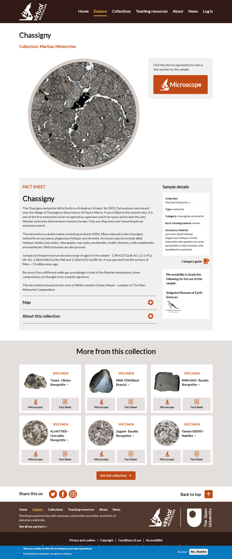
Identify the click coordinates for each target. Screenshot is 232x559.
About (178, 11)
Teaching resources (152, 11)
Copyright (106, 540)
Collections (121, 11)
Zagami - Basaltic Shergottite (127, 433)
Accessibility (154, 540)
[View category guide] (206, 261)
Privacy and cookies (82, 540)
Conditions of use (129, 540)
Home (83, 11)
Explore (100, 11)
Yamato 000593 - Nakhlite (193, 433)
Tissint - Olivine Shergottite (60, 382)
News (193, 11)
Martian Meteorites (177, 202)
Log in (208, 11)
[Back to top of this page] (208, 494)
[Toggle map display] (150, 302)
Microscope (35, 407)
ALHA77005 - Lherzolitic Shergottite (59, 435)
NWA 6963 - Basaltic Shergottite (195, 382)
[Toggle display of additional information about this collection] (150, 316)
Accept (182, 552)
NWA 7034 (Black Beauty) (127, 382)
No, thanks (198, 551)
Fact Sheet (65, 407)
